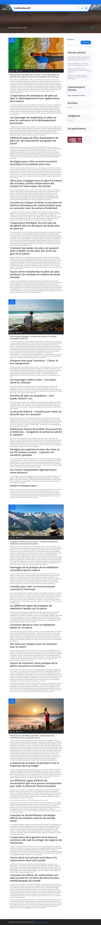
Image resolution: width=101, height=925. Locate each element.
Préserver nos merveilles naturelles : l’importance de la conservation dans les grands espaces (32, 736)
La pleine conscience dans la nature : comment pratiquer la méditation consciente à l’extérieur (34, 543)
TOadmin (13, 71)
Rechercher (71, 39)
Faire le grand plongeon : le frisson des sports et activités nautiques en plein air (33, 337)
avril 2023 (70, 107)
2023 (87, 27)
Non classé (19, 71)
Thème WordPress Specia (41, 922)
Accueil (82, 27)
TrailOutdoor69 (22, 8)
